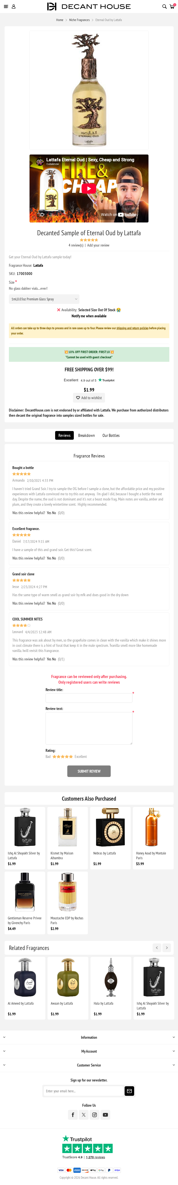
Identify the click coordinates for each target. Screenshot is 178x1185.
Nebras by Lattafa (104, 853)
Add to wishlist (91, 397)
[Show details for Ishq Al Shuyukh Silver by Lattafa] (25, 827)
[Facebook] (73, 1115)
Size (12, 282)
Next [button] (166, 947)
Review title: (54, 689)
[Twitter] (84, 1115)
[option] (24, 988)
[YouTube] (105, 1115)
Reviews (64, 435)
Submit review (89, 771)
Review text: (54, 708)
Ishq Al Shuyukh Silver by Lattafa (24, 855)
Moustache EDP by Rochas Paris (67, 920)
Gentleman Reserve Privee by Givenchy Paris (24, 920)
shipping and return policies (132, 328)
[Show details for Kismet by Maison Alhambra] (67, 827)
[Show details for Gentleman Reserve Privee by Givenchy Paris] (25, 892)
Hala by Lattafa (103, 1003)
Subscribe (129, 1091)
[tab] (64, 435)
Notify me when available (89, 315)
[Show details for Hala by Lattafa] (111, 977)
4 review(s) (76, 245)
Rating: (51, 750)
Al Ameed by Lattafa (21, 1003)
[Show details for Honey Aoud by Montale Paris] (153, 827)
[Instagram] (94, 1115)
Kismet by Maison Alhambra (62, 855)
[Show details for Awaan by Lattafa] (68, 977)
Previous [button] (157, 947)
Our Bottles (111, 435)
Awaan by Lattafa (62, 1003)
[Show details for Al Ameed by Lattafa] (25, 977)
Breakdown (86, 435)
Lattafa (38, 265)
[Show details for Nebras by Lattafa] (110, 827)
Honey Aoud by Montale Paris (151, 855)
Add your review (98, 245)
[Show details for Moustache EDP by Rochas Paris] (67, 892)
